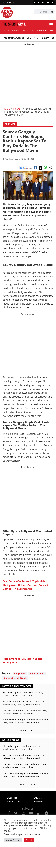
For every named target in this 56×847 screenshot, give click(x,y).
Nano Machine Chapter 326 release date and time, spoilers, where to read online (25, 721)
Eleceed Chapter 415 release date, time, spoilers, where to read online (23, 694)
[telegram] (46, 813)
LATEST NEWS (11, 740)
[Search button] (52, 12)
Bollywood (19, 673)
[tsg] (14, 12)
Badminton (41, 30)
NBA (25, 30)
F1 (31, 30)
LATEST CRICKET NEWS (16, 686)
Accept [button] (29, 840)
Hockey (44, 37)
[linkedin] (53, 3)
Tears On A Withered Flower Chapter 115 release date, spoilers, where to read (23, 703)
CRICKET (17, 108)
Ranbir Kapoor (37, 673)
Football (16, 30)
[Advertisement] (28, 74)
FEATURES (37, 798)
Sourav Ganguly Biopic (15, 678)
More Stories (27, 730)
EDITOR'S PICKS (13, 801)
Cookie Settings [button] (13, 840)
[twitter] (39, 3)
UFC (29, 37)
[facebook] (34, 3)
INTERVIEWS (38, 801)
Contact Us (8, 2)
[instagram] (43, 3)
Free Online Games (13, 37)
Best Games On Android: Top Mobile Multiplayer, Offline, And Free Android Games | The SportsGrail (25, 584)
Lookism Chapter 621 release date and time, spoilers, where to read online (25, 712)
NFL (36, 37)
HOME (6, 108)
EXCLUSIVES (12, 798)
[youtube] (48, 3)
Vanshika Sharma (12, 159)
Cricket (6, 30)
